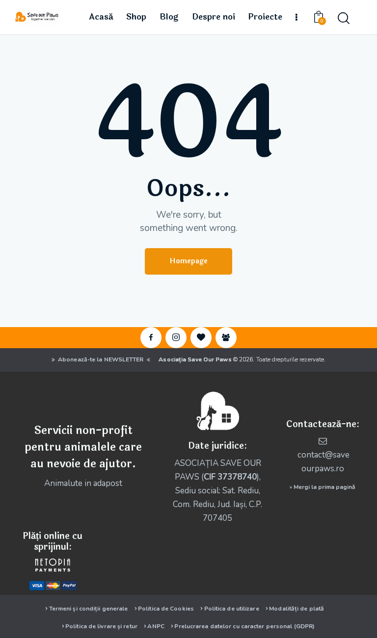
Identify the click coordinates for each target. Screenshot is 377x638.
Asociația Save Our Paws (195, 359)
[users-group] (226, 337)
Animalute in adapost (83, 483)
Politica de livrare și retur (101, 626)
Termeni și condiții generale (88, 608)
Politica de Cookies (166, 608)
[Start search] (343, 18)
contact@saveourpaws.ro (323, 461)
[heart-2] (201, 337)
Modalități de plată (296, 608)
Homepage (188, 261)
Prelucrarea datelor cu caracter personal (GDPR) (244, 626)
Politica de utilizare (231, 608)
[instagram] (176, 337)
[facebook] (151, 337)
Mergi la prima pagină (324, 487)
